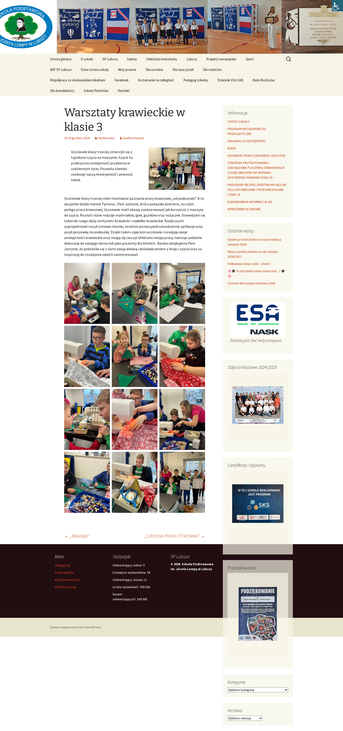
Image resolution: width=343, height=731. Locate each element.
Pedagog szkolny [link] (195, 80)
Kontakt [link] (124, 90)
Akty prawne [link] (127, 69)
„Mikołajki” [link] (76, 536)
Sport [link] (250, 59)
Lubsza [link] (191, 59)
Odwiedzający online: (128, 565)
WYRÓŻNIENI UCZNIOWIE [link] (244, 209)
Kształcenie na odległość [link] (156, 80)
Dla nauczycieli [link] (183, 69)
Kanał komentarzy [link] (67, 580)
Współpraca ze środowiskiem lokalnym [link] (77, 80)
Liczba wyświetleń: (126, 587)
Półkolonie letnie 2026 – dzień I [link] (249, 264)
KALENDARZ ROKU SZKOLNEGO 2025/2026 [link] (256, 155)
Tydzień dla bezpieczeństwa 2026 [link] (251, 283)
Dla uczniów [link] (154, 69)
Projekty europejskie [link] (221, 59)
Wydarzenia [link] (106, 138)
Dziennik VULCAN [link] (230, 80)
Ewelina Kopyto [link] (133, 138)
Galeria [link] (132, 59)
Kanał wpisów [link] (64, 572)
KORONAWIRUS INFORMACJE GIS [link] (250, 202)
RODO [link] (232, 148)
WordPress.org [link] (65, 587)
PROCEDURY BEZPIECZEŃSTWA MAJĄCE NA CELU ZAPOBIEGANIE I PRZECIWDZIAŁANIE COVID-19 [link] (257, 190)
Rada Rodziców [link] (263, 80)
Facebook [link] (122, 80)
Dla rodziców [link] (212, 69)
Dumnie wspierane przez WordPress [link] (75, 627)
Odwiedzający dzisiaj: (128, 580)
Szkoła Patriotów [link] (96, 90)
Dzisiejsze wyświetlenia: (130, 572)
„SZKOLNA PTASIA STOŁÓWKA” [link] (174, 536)
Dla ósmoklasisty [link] (62, 90)
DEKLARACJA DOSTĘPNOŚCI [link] (247, 141)
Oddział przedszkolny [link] (161, 59)
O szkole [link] (87, 59)
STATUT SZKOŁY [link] (238, 121)
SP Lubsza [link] (110, 59)
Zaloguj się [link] (62, 565)
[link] (337, 5)
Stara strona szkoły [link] (95, 69)
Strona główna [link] (60, 59)
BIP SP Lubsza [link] (60, 69)
